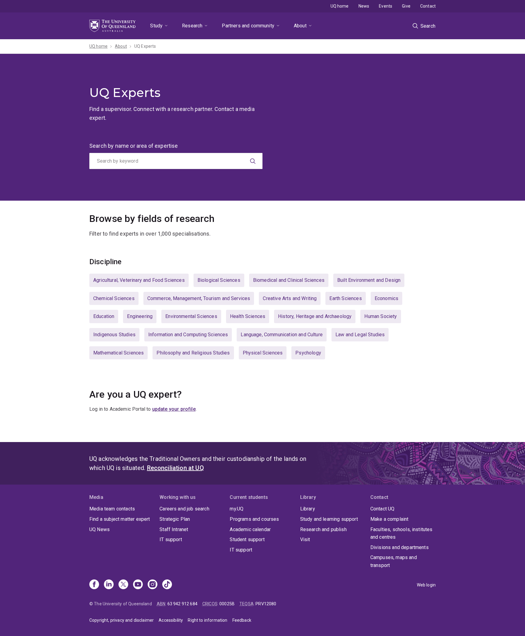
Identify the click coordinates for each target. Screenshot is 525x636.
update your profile (174, 409)
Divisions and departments (399, 547)
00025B (227, 603)
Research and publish (323, 529)
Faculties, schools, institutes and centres (401, 533)
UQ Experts (145, 46)
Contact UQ (382, 509)
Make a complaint (389, 519)
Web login (426, 584)
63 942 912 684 (182, 603)
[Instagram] (152, 585)
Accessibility (171, 620)
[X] (123, 585)
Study (156, 26)
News (364, 6)
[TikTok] (167, 585)
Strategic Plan (175, 519)
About (300, 26)
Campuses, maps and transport (393, 561)
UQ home (340, 6)
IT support (171, 539)
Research (192, 26)
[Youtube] (138, 585)
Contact (428, 6)
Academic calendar (250, 529)
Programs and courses (254, 519)
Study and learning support (329, 519)
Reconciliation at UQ (175, 468)
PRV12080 (266, 603)
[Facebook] (94, 585)
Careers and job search (184, 509)
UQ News (99, 529)
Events (385, 6)
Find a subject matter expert (119, 519)
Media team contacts (112, 509)
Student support (247, 539)
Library (307, 509)
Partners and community (248, 26)
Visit (305, 539)
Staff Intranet (174, 529)
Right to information (207, 620)
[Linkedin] (109, 585)
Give (406, 6)
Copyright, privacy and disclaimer (121, 620)
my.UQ (236, 509)
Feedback (241, 620)
